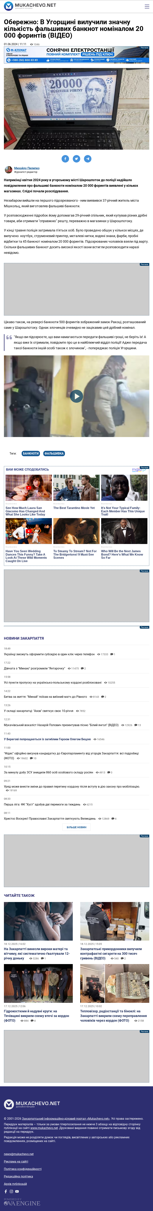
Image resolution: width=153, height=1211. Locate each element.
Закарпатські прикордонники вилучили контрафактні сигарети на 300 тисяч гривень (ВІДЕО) (111, 953)
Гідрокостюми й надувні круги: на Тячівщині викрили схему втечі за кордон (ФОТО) (36, 1015)
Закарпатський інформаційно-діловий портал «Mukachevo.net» (66, 1118)
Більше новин (76, 827)
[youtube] (17, 1192)
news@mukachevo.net (19, 1154)
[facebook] (6, 1192)
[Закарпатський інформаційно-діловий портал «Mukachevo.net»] (30, 6)
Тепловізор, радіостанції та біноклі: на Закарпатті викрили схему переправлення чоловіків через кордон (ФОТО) (113, 1015)
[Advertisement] (76, 289)
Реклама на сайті (16, 1161)
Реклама (76, 55)
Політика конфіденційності (23, 1169)
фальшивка (54, 453)
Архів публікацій (15, 1184)
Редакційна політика (18, 1176)
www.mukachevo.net (44, 1128)
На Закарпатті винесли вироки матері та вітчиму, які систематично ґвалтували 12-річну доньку (37, 953)
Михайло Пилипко (27, 168)
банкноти (31, 453)
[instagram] (11, 1192)
